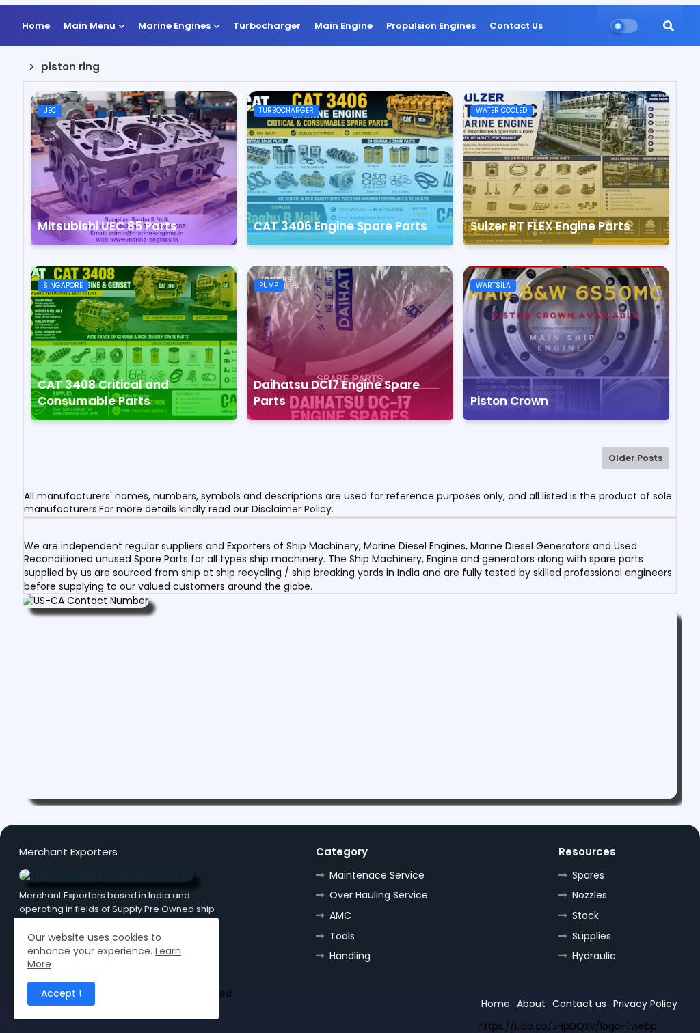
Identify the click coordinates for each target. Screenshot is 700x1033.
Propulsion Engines (431, 25)
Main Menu (90, 25)
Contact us (579, 1003)
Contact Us (516, 25)
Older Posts (635, 458)
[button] (668, 26)
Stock (585, 915)
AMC (340, 915)
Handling (350, 956)
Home (36, 25)
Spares (588, 875)
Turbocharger (267, 25)
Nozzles (589, 895)
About (531, 1003)
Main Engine (343, 25)
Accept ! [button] (61, 993)
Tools (342, 936)
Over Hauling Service (378, 895)
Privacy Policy (645, 1003)
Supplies (591, 936)
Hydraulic (594, 956)
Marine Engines (174, 25)
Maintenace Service (377, 875)
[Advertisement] (350, 703)
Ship (263, 1017)
